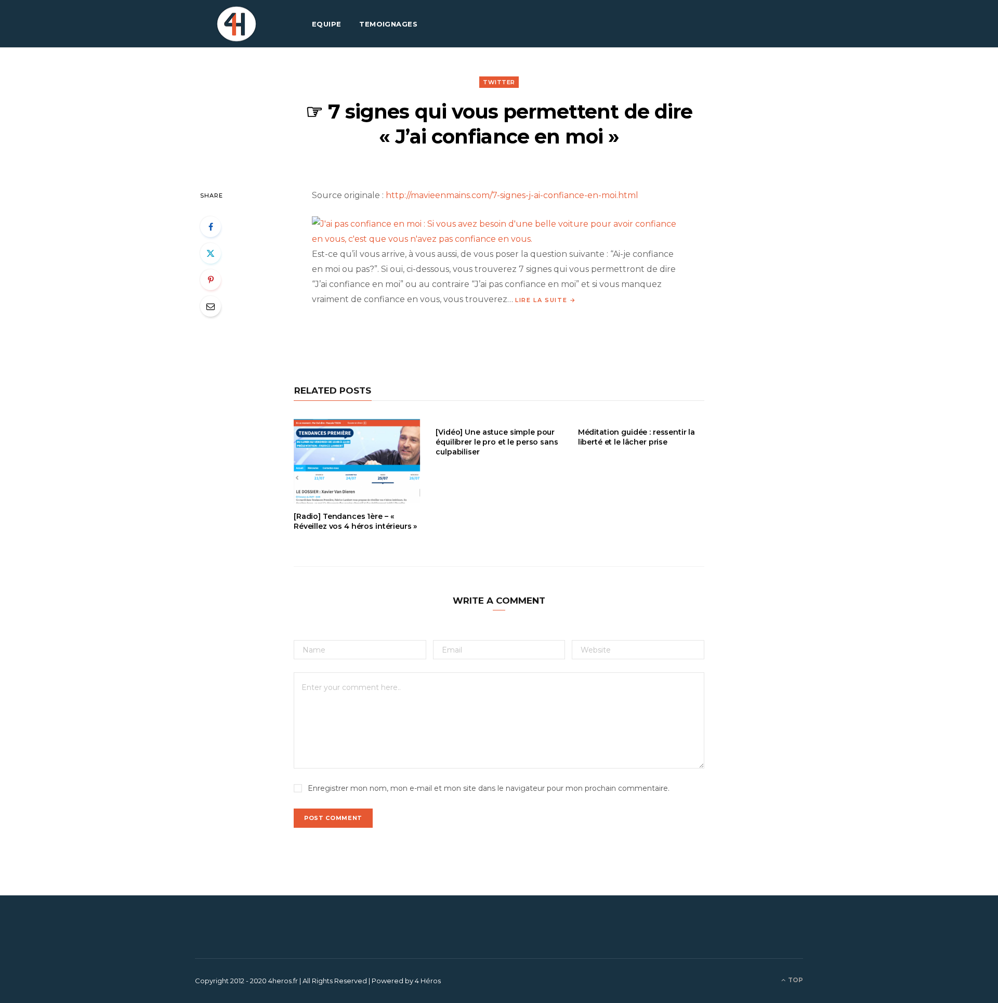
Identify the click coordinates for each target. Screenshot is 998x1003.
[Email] (210, 306)
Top (794, 980)
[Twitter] (210, 253)
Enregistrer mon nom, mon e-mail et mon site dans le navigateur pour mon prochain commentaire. (488, 788)
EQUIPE (327, 24)
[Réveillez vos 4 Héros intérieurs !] (236, 24)
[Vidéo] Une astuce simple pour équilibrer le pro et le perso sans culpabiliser (497, 442)
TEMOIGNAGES (388, 24)
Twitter (499, 82)
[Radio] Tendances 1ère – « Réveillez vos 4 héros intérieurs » (355, 521)
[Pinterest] (210, 279)
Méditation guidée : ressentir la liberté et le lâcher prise (636, 437)
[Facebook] (210, 226)
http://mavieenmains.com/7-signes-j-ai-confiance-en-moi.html (512, 195)
